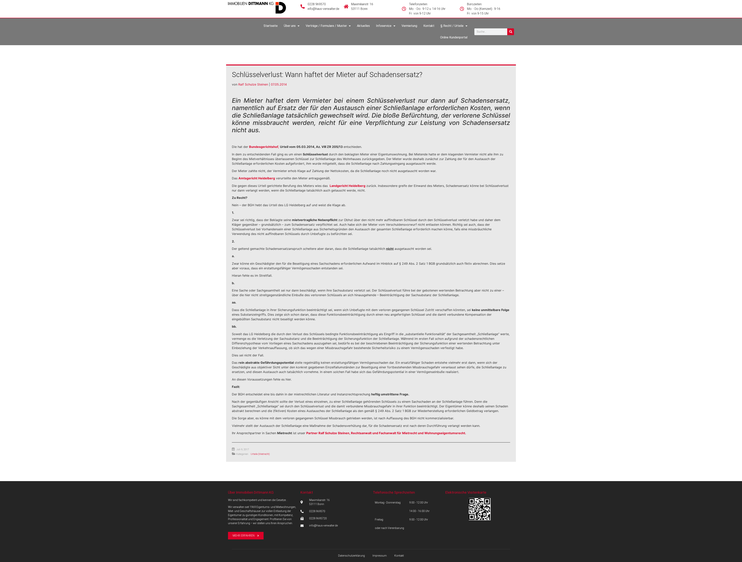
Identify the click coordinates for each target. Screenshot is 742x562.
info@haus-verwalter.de (323, 9)
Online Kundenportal (453, 37)
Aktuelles (363, 26)
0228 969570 (317, 4)
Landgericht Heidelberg (347, 186)
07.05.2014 (279, 84)
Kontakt (428, 26)
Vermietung (409, 26)
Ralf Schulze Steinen (253, 84)
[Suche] (510, 31)
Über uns (290, 26)
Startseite (271, 26)
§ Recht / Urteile (452, 26)
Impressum (380, 555)
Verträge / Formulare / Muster (326, 26)
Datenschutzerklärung (351, 555)
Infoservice (383, 26)
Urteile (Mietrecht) (260, 454)
